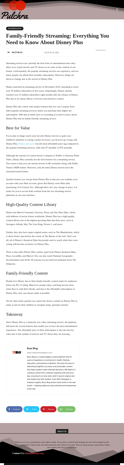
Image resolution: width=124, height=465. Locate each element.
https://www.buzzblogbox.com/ (39, 353)
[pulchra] (15, 9)
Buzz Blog (17, 52)
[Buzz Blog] (8, 52)
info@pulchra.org (34, 453)
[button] (117, 10)
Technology (15, 28)
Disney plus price (26, 144)
